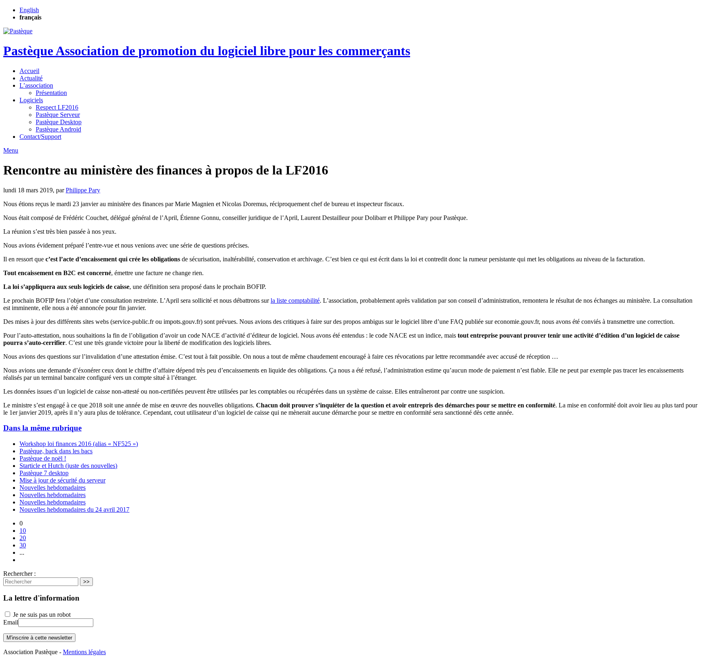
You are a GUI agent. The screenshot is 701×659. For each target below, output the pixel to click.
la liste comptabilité (295, 300)
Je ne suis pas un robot (41, 614)
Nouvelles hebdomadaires (52, 487)
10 (22, 530)
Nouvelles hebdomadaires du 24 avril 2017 (74, 509)
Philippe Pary (83, 190)
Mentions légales (84, 651)
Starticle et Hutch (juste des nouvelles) (68, 465)
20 (22, 537)
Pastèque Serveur (58, 114)
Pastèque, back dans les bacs (55, 451)
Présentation (51, 92)
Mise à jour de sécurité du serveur (62, 480)
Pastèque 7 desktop (44, 472)
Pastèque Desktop (59, 121)
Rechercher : (19, 573)
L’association (36, 85)
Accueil (29, 70)
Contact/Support (40, 136)
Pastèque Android (58, 129)
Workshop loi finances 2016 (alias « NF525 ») (78, 443)
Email (10, 622)
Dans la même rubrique (42, 428)
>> (86, 582)
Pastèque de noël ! (42, 458)
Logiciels (31, 100)
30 (22, 545)
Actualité (31, 78)
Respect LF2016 (57, 107)
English (29, 9)
